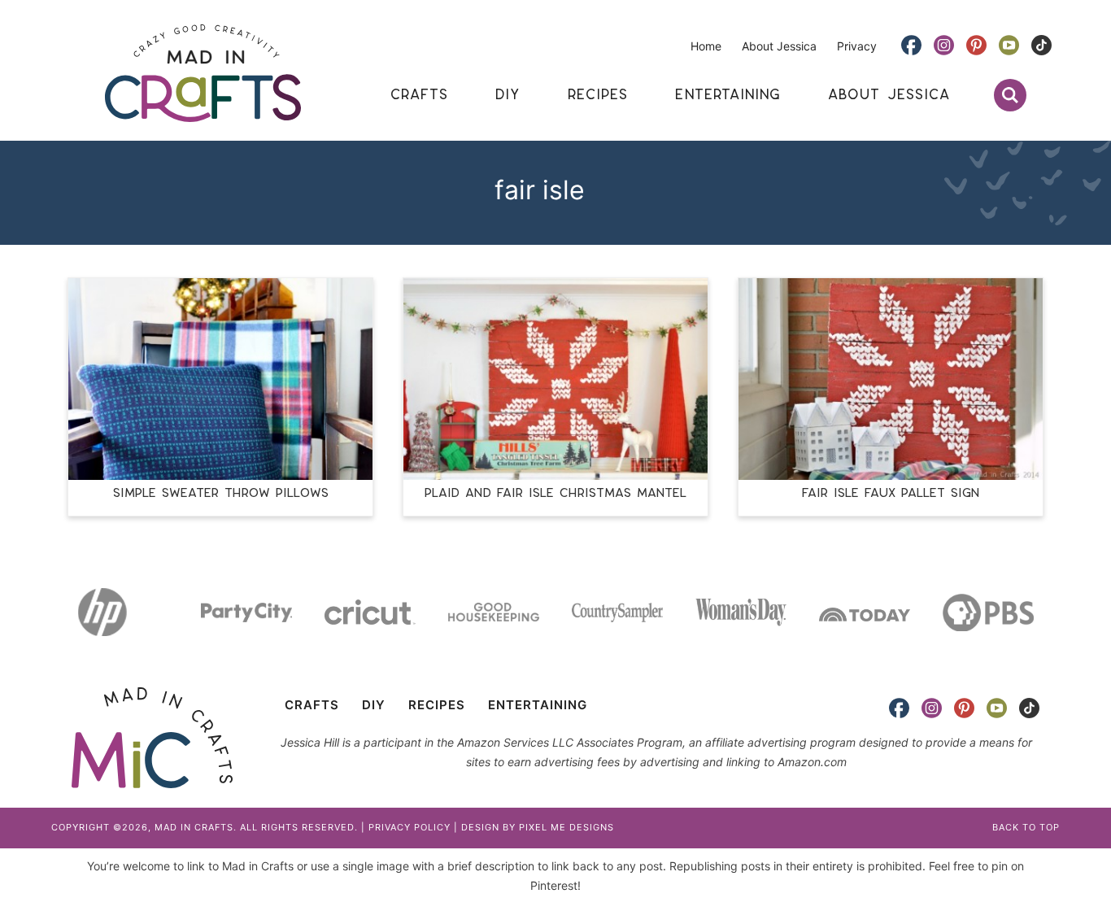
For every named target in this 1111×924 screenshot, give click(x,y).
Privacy (857, 46)
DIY (374, 705)
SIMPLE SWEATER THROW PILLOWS (221, 493)
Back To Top (1026, 827)
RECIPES (436, 705)
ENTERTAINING (537, 705)
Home (706, 46)
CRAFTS (312, 705)
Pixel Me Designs (566, 827)
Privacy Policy (409, 827)
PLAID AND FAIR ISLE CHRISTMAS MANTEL (555, 493)
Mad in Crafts (202, 73)
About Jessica (779, 46)
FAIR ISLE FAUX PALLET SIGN (890, 493)
